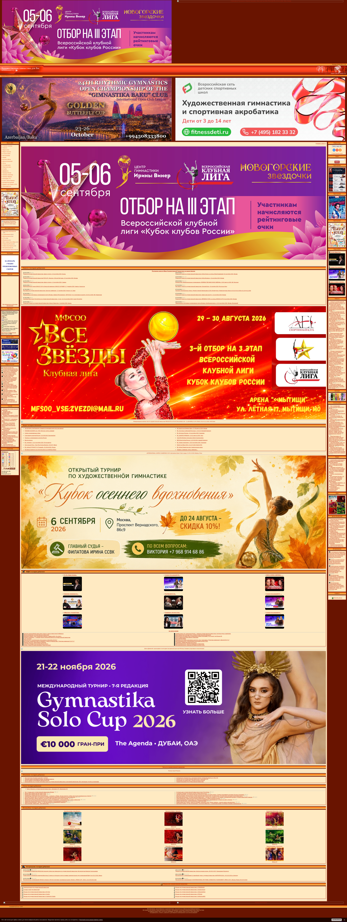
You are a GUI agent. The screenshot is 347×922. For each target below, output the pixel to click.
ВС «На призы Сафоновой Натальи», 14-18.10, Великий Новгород (194, 430)
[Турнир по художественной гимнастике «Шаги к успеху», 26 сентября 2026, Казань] (337, 246)
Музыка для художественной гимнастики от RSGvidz (188, 894)
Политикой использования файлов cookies (91, 919)
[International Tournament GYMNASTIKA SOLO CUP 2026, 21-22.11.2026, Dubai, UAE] (10, 225)
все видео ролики (173, 631)
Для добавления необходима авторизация (10, 305)
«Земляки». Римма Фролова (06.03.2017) (186, 642)
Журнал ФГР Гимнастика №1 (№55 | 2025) (35, 794)
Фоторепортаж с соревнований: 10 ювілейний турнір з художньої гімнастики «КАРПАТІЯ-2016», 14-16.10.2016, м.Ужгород (206, 875)
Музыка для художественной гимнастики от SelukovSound (190, 889)
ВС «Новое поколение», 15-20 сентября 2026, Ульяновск (191, 442)
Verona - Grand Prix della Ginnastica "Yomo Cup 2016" (37, 645)
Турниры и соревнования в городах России (36, 438)
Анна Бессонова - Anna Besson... (72, 811)
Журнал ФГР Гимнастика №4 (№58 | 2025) (35, 793)
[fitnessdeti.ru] (260, 140)
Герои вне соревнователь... (71, 594)
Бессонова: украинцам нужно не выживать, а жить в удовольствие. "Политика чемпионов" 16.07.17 (49, 641)
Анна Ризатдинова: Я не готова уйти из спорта (36, 643)
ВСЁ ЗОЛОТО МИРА (181, 638)
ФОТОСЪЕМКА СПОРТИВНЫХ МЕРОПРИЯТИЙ (37, 780)
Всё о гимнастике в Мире (9, 242)
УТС (4, 238)
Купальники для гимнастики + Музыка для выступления (190, 780)
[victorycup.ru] (337, 191)
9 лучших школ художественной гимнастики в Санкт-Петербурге (192, 792)
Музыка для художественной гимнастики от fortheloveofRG (190, 896)
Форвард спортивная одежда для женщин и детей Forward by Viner (10, 417)
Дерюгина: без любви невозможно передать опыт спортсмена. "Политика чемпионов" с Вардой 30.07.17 (202, 640)
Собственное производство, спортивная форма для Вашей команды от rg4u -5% (197, 777)
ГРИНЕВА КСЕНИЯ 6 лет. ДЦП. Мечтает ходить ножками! (39, 430)
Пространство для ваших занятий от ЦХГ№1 (36, 777)
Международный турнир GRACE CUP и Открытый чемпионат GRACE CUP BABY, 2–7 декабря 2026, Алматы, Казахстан (54, 286)
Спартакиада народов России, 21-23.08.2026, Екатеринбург (40, 435)
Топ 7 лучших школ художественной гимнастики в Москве (39, 792)
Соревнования (6, 234)
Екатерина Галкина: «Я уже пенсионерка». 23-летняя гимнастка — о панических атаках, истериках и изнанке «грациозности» (208, 803)
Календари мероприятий (9, 231)
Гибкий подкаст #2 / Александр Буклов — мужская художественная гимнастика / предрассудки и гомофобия (9, 378)
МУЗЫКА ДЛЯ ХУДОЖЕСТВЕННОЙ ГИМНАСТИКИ (7, 413)
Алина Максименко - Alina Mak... (72, 828)
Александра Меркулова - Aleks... (274, 811)
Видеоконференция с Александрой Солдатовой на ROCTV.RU (192, 641)
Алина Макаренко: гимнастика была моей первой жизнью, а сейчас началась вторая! (198, 798)
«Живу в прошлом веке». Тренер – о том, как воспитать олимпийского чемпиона (45, 802)
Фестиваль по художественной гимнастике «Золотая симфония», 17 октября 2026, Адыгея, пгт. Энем (49, 290)
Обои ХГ (72, 826)
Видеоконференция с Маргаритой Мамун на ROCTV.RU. (190, 645)
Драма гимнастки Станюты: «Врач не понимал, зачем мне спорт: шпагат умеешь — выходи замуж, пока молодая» (205, 802)
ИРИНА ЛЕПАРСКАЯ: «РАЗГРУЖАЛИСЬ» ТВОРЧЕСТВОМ (191, 801)
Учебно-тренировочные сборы (32, 433)
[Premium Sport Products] (173, 771)
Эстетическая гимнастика (9, 249)
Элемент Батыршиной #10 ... (172, 575)
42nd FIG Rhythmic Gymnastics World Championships (190, 438)
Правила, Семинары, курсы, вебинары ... (187, 449)
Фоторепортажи (7, 247)
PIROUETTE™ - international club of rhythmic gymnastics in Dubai (9, 420)
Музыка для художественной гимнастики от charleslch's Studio (39, 896)
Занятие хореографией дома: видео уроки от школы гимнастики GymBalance (9, 374)
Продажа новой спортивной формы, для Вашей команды (39, 779)
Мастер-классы (7, 236)
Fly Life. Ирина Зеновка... (70, 575)
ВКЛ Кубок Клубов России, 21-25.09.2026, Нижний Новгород (192, 440)
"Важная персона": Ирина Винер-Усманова (35, 642)
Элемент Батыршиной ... (336, 267)
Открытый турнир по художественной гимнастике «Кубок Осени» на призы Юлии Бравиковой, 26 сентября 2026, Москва (206, 274)
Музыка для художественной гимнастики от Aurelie (37, 894)
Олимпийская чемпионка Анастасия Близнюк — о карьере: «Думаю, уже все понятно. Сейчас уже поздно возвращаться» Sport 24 (58, 796)
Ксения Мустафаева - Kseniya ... (274, 828)
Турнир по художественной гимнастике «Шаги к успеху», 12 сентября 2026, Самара (44, 282)
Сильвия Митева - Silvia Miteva (72, 846)
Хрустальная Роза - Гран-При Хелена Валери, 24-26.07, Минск (41, 445)
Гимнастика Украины (8, 245)
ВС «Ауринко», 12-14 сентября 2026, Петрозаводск (38, 442)
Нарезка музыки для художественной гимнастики (10, 368)
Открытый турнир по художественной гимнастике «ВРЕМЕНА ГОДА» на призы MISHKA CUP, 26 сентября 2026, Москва (206, 299)
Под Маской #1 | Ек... (170, 594)
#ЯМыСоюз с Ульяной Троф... (72, 612)
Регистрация (14, 76)
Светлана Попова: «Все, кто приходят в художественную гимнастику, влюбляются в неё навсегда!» (50, 797)
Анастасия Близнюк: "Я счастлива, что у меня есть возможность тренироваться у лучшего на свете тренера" (204, 799)
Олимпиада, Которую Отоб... (172, 612)
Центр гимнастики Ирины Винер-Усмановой (187, 637)
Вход (19, 76)
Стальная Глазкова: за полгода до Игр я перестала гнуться (191, 793)
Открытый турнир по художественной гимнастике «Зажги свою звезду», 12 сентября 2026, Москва (200, 294)
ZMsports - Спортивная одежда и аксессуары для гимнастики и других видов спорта (8, 424)
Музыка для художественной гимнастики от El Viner (37, 892)
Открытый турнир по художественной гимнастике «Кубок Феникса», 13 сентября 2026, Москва (199, 278)
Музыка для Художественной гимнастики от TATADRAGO (10, 370)
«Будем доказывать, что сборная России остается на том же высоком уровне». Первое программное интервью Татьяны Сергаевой (210, 794)
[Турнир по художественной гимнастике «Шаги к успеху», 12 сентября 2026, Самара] (10, 215)
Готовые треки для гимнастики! (8, 382)
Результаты (6, 240)
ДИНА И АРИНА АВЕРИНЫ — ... (274, 575)
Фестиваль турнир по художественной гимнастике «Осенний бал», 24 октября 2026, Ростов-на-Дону (201, 286)
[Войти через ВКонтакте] (334, 150)
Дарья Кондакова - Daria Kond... (275, 846)
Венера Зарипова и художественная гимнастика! (9, 384)
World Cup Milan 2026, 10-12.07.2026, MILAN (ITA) (189, 445)
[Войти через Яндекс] (337, 150)
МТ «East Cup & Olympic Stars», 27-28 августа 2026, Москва (192, 428)
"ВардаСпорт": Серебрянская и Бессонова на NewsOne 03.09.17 (40, 640)
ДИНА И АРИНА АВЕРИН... (337, 282)
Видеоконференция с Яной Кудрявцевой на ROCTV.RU (190, 643)
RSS (345, 73)
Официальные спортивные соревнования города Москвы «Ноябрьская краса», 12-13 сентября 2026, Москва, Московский (206, 303)
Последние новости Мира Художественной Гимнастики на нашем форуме (173, 271)
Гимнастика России (8, 244)
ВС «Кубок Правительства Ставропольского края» (190, 447)
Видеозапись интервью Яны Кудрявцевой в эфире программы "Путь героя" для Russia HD (10, 396)
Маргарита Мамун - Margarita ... (173, 811)
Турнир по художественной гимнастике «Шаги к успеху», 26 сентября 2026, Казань (44, 274)
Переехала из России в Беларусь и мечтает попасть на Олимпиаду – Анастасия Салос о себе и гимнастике (52, 799)
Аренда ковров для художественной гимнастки (9, 445)
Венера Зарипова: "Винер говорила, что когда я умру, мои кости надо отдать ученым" (46, 798)
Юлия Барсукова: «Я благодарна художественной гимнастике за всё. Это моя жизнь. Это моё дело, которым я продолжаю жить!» (209, 796)
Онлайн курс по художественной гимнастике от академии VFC (192, 779)
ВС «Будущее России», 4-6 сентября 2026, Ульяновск (190, 433)
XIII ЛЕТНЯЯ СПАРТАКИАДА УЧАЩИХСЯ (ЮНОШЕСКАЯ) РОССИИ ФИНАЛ (44, 428)
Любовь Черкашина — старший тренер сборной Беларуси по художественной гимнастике (9, 401)
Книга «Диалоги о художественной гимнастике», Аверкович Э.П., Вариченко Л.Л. (47, 789)
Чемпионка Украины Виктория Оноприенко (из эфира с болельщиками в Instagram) (46, 801)
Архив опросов (12, 332)
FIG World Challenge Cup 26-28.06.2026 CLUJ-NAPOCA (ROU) (40, 449)
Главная (3, 76)
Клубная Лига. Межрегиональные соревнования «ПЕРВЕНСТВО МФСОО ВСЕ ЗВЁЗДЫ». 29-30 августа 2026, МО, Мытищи (206, 282)
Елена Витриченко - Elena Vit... (173, 846)
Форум (8, 76)
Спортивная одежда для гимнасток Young (9, 428)
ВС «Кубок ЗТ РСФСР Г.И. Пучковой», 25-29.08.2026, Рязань (40, 447)
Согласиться (336, 919)
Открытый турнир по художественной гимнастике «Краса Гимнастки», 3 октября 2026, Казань (47, 303)
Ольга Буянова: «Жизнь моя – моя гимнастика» (37, 803)
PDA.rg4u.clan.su (337, 597)
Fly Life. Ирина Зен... (335, 252)
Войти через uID (337, 146)
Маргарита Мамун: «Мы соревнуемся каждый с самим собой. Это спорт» (9, 392)
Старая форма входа (337, 153)
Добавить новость (320, 143)
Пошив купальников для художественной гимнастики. (190, 781)
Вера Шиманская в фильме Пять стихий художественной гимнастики (9, 388)
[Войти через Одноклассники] (340, 150)
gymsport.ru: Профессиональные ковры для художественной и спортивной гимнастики (10, 432)
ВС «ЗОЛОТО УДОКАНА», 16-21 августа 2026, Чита (190, 435)
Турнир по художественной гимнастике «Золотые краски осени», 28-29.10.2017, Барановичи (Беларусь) (202, 871)
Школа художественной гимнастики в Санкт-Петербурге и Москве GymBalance (10, 437)
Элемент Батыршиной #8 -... (273, 612)
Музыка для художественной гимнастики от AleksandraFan (190, 892)
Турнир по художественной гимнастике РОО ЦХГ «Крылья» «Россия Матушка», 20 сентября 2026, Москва (50, 278)
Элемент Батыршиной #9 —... (274, 594)
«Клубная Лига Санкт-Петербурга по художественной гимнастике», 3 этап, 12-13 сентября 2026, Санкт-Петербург (52, 299)
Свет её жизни (27, 638)
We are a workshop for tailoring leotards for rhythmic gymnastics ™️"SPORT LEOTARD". (9, 441)
